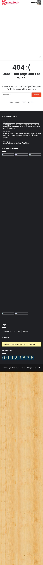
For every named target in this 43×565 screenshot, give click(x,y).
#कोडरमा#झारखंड (7, 331)
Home (11, 102)
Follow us (5, 337)
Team (23, 102)
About (17, 102)
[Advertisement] (21, 32)
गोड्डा (19, 331)
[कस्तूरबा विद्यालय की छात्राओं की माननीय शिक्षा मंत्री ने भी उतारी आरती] (35, 157)
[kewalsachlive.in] (21, 2)
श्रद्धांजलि (25, 331)
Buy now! (31, 102)
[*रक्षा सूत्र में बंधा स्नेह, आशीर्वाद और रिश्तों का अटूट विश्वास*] (8, 316)
